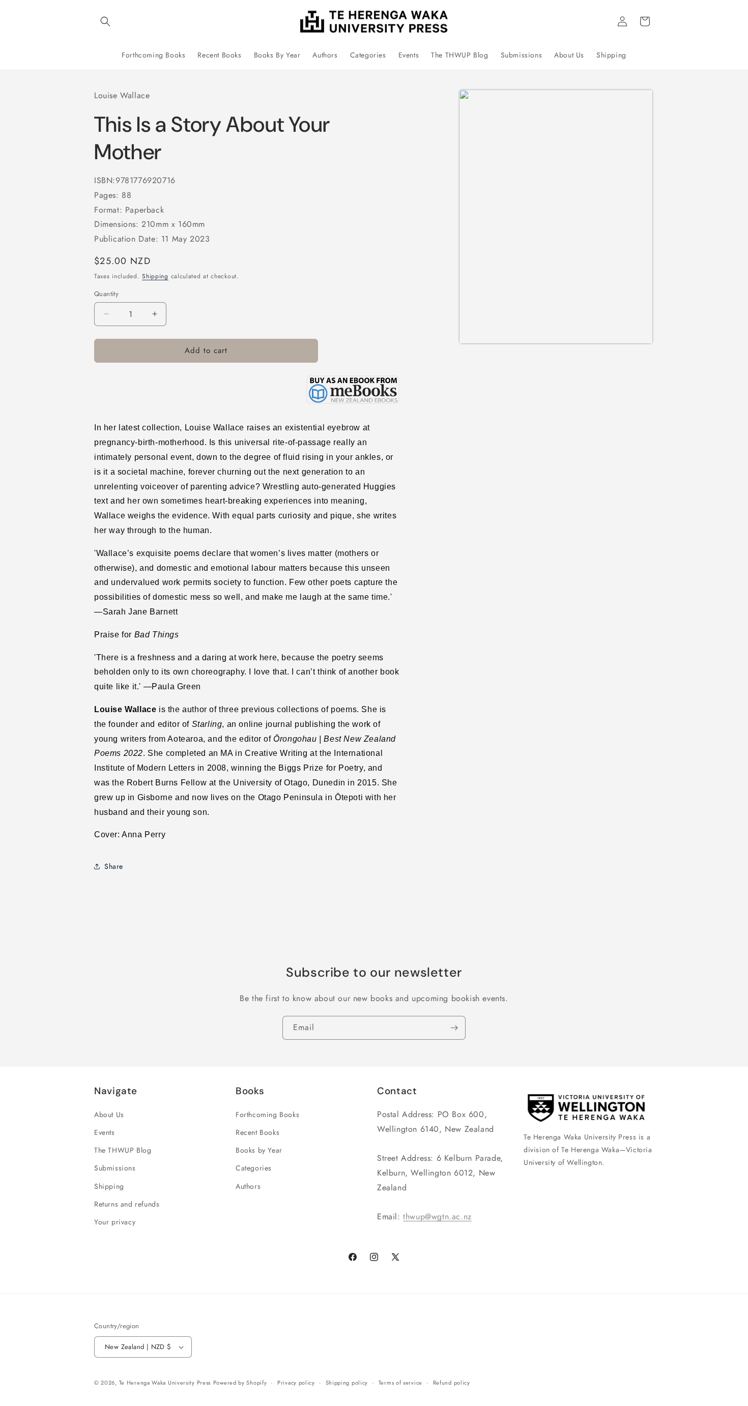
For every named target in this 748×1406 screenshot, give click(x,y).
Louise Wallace (122, 95)
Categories (254, 1168)
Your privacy (114, 1222)
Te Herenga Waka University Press (165, 1383)
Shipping (155, 276)
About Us (109, 1114)
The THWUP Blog (122, 1150)
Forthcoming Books (267, 1114)
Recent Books (257, 1132)
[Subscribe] (454, 1028)
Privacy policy (296, 1382)
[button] (105, 21)
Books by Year (259, 1150)
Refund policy (451, 1382)
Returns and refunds (126, 1204)
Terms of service (400, 1382)
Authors (248, 1186)
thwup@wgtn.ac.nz (437, 1216)
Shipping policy (347, 1382)
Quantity (106, 294)
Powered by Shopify (240, 1383)
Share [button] (113, 866)
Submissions (115, 1168)
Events (104, 1132)
